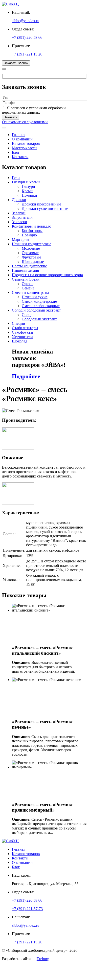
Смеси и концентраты (30, 292)
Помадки (29, 195)
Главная (18, 135)
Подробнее (26, 376)
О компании (22, 139)
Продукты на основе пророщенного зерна (47, 275)
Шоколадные (33, 261)
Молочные (31, 248)
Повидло (29, 235)
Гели (16, 178)
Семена (28, 288)
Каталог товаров (26, 143)
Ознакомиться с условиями (25, 122)
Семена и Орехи (26, 279)
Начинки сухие (34, 297)
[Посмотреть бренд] (18, 448)
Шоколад (19, 341)
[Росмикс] (18, 503)
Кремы (27, 191)
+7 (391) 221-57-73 (27, 909)
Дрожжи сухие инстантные (45, 208)
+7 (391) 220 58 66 (27, 37)
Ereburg (43, 959)
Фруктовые (31, 257)
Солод (27, 315)
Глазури (28, 186)
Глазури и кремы (26, 182)
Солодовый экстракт (39, 319)
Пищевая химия (25, 270)
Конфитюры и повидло (31, 226)
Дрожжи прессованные (41, 204)
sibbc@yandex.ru (25, 21)
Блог (16, 152)
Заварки (18, 213)
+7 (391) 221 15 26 (27, 54)
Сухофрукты (22, 332)
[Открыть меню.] (4, 127)
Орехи (27, 284)
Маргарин (20, 239)
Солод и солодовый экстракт (36, 310)
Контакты (20, 157)
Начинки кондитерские (31, 244)
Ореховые (30, 253)
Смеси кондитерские (39, 301)
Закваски (19, 222)
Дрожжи (19, 200)
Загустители (22, 217)
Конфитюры (32, 231)
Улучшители (22, 337)
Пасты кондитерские (29, 266)
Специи (18, 323)
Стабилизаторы (25, 328)
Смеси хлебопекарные (41, 306)
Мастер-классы (24, 148)
